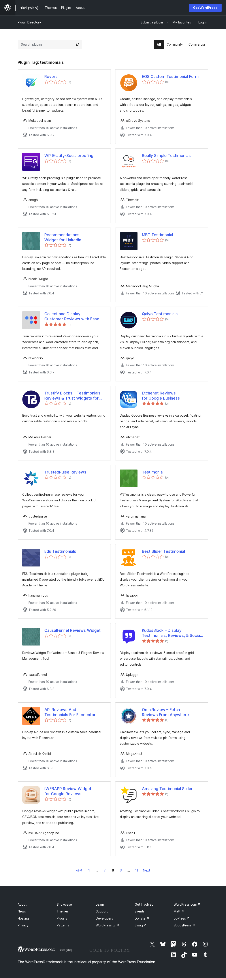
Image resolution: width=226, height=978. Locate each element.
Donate (142, 918)
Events (140, 911)
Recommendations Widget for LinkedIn (62, 237)
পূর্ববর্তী (79, 870)
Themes (63, 911)
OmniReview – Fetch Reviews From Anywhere (165, 712)
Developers (104, 918)
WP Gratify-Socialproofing (68, 155)
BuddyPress (184, 925)
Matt (179, 911)
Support (102, 911)
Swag (141, 925)
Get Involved (144, 904)
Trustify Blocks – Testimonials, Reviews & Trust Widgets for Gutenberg (73, 396)
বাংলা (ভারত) (66, 950)
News (22, 911)
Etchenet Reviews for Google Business (161, 395)
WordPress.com (187, 904)
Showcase (64, 904)
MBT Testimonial (157, 234)
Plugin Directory (29, 22)
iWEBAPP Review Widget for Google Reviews (67, 791)
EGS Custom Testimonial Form (170, 76)
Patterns (63, 925)
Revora (51, 76)
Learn (100, 904)
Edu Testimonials (60, 551)
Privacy (23, 925)
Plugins (62, 918)
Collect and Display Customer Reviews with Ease (71, 316)
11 (136, 870)
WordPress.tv (107, 925)
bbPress (182, 918)
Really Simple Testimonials (167, 155)
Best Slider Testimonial (163, 551)
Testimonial (153, 472)
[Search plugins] (77, 44)
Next (146, 870)
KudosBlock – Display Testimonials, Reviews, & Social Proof (171, 633)
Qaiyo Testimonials (160, 313)
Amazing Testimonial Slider (167, 788)
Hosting (23, 918)
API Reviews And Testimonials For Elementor (70, 712)
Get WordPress (205, 8)
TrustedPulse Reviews (65, 472)
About (22, 904)
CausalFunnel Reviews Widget (72, 630)
